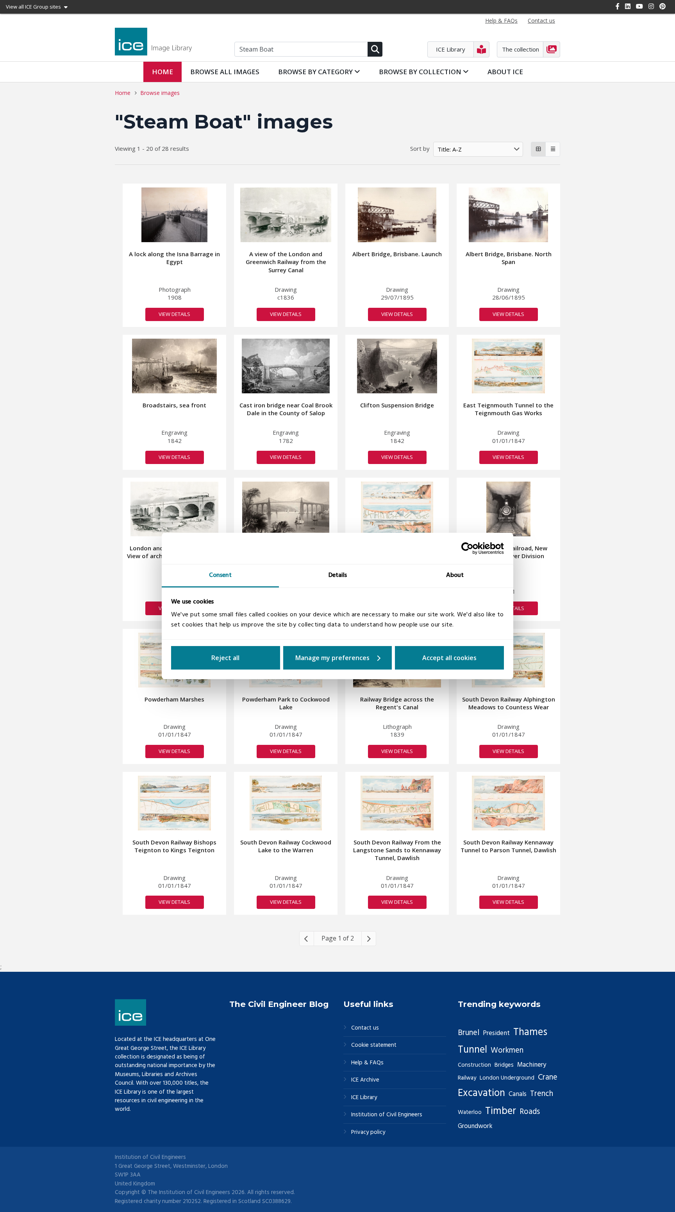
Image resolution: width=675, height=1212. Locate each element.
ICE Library (364, 1097)
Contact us (365, 1028)
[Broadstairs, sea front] (174, 366)
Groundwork (475, 1126)
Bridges (504, 1065)
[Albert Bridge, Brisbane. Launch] (397, 214)
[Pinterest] (662, 6)
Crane (547, 1077)
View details (174, 314)
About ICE (505, 71)
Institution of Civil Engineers (386, 1114)
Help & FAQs (367, 1062)
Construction (474, 1065)
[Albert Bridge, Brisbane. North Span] (508, 214)
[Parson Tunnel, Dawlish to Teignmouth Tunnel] (397, 509)
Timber (500, 1111)
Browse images (160, 92)
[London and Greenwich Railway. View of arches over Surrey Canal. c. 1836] (174, 509)
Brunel (468, 1033)
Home (162, 71)
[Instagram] (651, 6)
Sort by (420, 148)
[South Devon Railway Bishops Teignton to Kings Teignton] (174, 803)
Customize (337, 657)
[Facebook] (618, 6)
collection (421, 71)
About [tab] (455, 575)
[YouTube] (639, 6)
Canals (518, 1094)
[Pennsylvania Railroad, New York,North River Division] (508, 509)
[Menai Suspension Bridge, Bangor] (285, 509)
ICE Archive (365, 1080)
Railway (467, 1078)
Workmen (507, 1050)
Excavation (481, 1093)
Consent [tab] (220, 575)
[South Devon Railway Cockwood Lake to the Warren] (286, 803)
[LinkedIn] (627, 6)
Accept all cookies (449, 657)
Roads (530, 1112)
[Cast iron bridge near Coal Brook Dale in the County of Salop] (286, 366)
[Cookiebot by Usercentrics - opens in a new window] (470, 548)
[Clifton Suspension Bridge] (397, 366)
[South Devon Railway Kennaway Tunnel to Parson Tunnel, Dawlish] (508, 803)
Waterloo (470, 1112)
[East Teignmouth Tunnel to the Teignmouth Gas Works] (508, 366)
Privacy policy (368, 1132)
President (496, 1033)
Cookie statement (373, 1045)
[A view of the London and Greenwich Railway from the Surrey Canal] (285, 214)
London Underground (507, 1078)
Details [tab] (338, 575)
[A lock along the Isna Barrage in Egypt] (174, 214)
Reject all (225, 657)
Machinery (531, 1065)
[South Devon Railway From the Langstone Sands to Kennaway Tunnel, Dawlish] (397, 803)
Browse (224, 71)
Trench (541, 1094)
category (316, 71)
